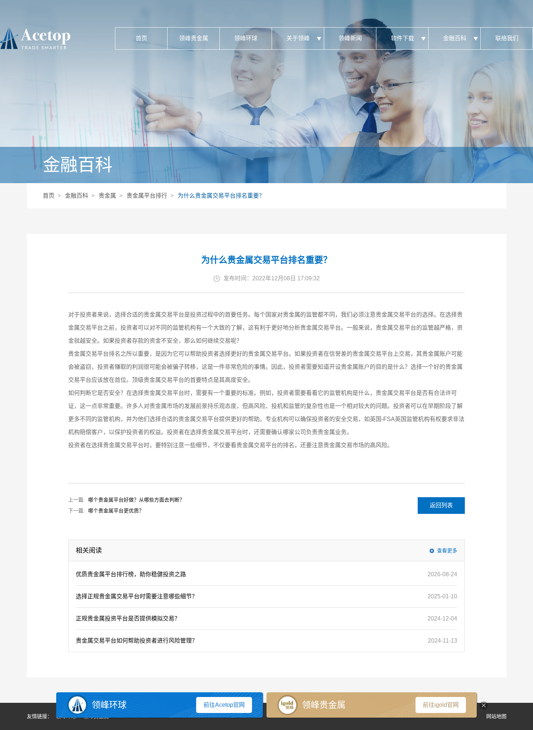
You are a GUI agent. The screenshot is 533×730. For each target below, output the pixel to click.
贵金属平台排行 (147, 196)
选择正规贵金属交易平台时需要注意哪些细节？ (137, 596)
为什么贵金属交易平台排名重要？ (221, 196)
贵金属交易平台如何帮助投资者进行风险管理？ (137, 641)
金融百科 (454, 38)
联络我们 (506, 38)
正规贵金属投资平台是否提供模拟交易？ (128, 618)
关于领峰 (298, 38)
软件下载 (402, 38)
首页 (141, 38)
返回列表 (441, 505)
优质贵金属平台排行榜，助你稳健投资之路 (131, 574)
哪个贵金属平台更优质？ (116, 511)
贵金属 (107, 196)
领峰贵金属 (193, 38)
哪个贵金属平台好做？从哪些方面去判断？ (136, 500)
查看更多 (447, 550)
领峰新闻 (350, 38)
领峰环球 (245, 38)
